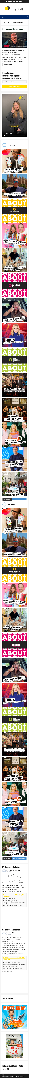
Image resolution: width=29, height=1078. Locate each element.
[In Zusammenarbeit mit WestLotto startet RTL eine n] (14, 161)
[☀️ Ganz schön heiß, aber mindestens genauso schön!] (14, 484)
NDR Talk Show (12, 877)
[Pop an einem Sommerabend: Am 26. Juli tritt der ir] (14, 310)
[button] (2, 17)
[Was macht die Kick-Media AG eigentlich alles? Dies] (14, 360)
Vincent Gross (14, 883)
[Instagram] (6, 1070)
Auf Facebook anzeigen (7, 908)
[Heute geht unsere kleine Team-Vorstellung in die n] (14, 285)
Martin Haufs (7, 54)
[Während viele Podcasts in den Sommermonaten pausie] (14, 235)
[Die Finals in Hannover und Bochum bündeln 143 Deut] (14, 335)
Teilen (5, 910)
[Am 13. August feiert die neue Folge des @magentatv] (14, 186)
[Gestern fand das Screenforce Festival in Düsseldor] (14, 434)
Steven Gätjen (18, 881)
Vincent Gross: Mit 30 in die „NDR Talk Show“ (14, 896)
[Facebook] (3, 1070)
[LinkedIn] (8, 1070)
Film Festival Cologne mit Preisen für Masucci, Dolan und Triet (14, 40)
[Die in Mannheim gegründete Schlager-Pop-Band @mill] (14, 410)
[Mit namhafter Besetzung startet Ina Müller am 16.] (14, 385)
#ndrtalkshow (14, 891)
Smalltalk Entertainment (13, 870)
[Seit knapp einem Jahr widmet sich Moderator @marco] (14, 459)
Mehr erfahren (8, 65)
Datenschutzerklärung (17, 1076)
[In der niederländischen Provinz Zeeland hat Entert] (14, 260)
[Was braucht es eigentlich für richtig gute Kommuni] (14, 211)
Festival (6, 46)
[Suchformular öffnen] (27, 16)
